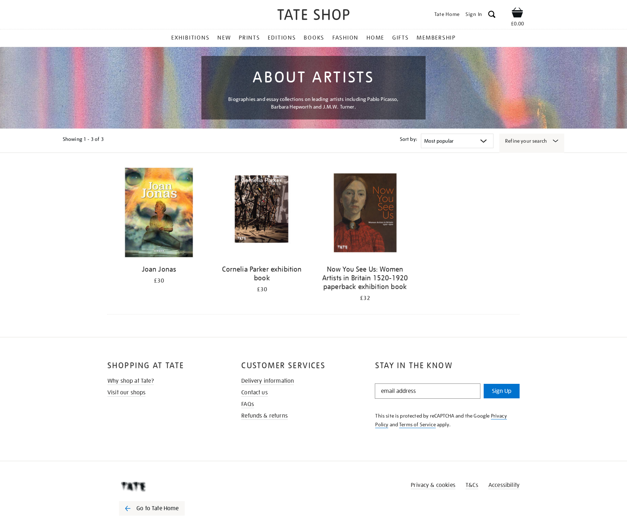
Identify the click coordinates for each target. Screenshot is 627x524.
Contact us (254, 392)
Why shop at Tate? (130, 381)
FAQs (247, 404)
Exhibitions (190, 37)
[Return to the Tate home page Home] (313, 16)
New (224, 37)
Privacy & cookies (433, 485)
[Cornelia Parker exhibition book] (262, 213)
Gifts (400, 37)
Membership (436, 37)
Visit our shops (126, 392)
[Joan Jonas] (159, 213)
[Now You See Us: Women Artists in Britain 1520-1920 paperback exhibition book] (365, 213)
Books (314, 37)
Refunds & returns (264, 415)
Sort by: (408, 139)
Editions (282, 37)
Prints (249, 37)
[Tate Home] (164, 486)
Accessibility (504, 485)
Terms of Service (417, 424)
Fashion (345, 37)
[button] (492, 15)
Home (375, 37)
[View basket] (517, 14)
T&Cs (472, 485)
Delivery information (267, 381)
